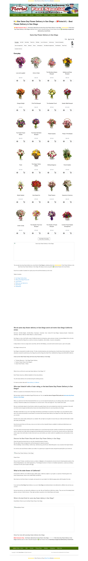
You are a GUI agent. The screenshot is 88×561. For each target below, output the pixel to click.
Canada (31, 15)
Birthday (37, 42)
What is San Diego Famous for (22, 279)
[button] (69, 39)
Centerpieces (39, 45)
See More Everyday (44, 239)
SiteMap (46, 15)
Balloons (30, 45)
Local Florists (18, 281)
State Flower (18, 284)
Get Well (21, 42)
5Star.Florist (47, 1)
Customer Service (18, 48)
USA (26, 15)
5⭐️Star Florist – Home (18, 15)
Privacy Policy (39, 15)
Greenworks (18, 286)
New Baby (27, 42)
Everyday (17, 42)
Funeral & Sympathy (59, 42)
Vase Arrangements (19, 45)
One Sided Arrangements (49, 45)
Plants (25, 45)
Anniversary (51, 42)
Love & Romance (44, 42)
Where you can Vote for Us (21, 283)
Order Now (59, 15)
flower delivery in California (33, 382)
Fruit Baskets (58, 45)
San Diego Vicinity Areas (21, 278)
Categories (52, 15)
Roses (34, 45)
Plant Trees (64, 45)
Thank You (32, 42)
